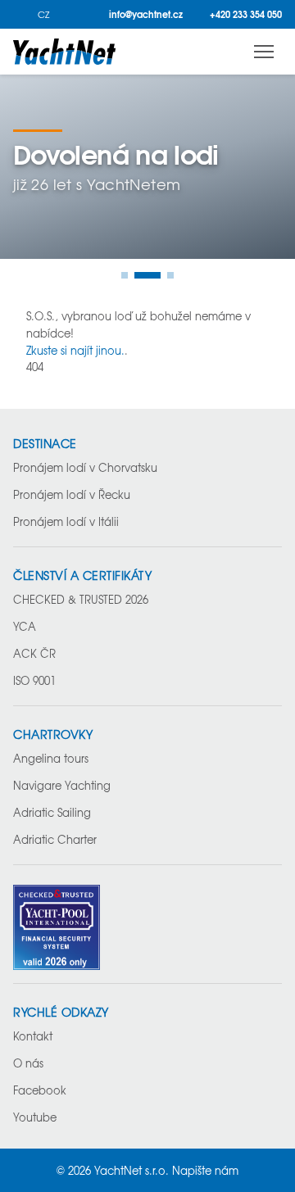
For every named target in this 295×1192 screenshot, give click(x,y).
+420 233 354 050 (246, 14)
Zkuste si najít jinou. (75, 350)
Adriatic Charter (55, 839)
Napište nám (205, 1170)
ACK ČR (34, 653)
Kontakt (32, 1036)
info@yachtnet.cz (146, 14)
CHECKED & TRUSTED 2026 (80, 599)
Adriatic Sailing (52, 812)
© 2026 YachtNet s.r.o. (113, 1170)
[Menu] (264, 52)
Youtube (35, 1117)
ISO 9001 (34, 680)
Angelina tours (50, 758)
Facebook (39, 1090)
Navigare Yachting (62, 785)
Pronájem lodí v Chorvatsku (85, 467)
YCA (24, 626)
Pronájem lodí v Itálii (66, 521)
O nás (28, 1063)
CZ (43, 14)
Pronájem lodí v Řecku (71, 494)
